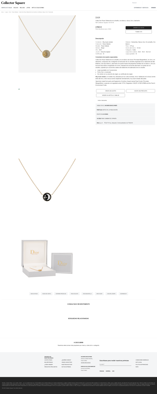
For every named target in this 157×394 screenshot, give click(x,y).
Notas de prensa (66, 366)
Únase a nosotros (67, 362)
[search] (131, 2)
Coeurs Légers (111, 293)
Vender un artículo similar (110, 95)
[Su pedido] (152, 3)
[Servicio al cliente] (145, 3)
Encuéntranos (48, 362)
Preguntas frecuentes (50, 366)
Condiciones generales (142, 360)
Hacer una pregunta (140, 91)
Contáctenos (48, 360)
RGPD (137, 366)
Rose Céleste (74, 293)
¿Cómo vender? (48, 364)
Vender (153, 7)
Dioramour (123, 293)
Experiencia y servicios (141, 7)
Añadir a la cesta (138, 27)
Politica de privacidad (142, 364)
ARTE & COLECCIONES (38, 7)
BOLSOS (16, 7)
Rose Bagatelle (87, 293)
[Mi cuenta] (155, 3)
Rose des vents (47, 293)
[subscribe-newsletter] (130, 364)
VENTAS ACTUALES (6, 7)
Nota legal (139, 362)
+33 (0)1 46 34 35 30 (85, 362)
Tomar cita (138, 31)
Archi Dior (99, 293)
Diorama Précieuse (61, 293)
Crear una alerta (110, 91)
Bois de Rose (34, 293)
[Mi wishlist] (148, 3)
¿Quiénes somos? (66, 360)
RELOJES (22, 7)
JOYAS (28, 7)
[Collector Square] (13, 3)
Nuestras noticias (67, 364)
